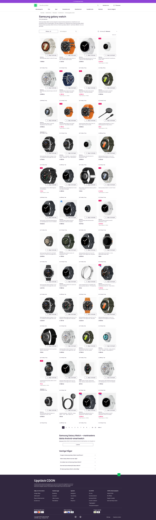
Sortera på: (102, 31)
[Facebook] (80, 517)
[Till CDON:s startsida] (35, 5)
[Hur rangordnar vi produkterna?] (98, 31)
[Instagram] (76, 517)
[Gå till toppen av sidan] (118, 474)
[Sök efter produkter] (97, 5)
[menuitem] (39, 9)
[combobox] (69, 5)
